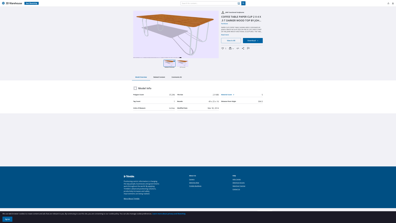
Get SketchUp (31, 3)
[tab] (141, 77)
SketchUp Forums (239, 183)
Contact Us (236, 189)
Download (252, 40)
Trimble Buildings (195, 186)
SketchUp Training (239, 186)
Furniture (224, 24)
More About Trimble (131, 198)
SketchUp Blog (194, 183)
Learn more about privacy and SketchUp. (169, 214)
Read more (225, 35)
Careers (191, 179)
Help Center (237, 179)
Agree (7, 219)
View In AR (231, 40)
